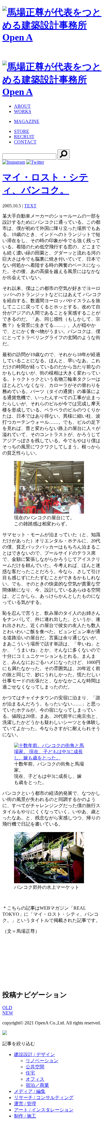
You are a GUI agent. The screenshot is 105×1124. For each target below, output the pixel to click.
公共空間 (35, 1066)
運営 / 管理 (25, 1103)
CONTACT (25, 141)
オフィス (35, 1079)
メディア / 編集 (30, 1091)
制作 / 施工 (25, 1115)
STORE (21, 131)
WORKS (22, 111)
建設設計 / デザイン (34, 1054)
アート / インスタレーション (44, 1109)
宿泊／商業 (37, 1085)
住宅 (30, 1072)
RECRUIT (24, 136)
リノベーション (42, 1060)
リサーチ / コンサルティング (44, 1097)
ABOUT (22, 106)
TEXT (30, 205)
